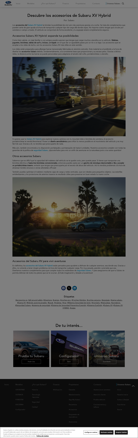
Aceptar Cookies (121, 432)
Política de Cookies (42, 436)
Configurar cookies (91, 432)
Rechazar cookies (106, 432)
